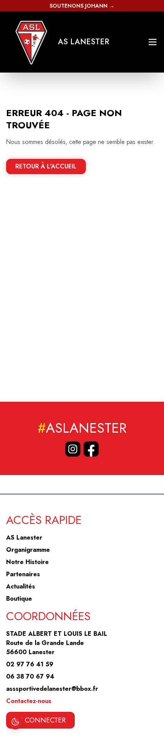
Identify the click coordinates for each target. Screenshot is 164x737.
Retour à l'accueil (46, 166)
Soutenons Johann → (82, 6)
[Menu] (152, 42)
